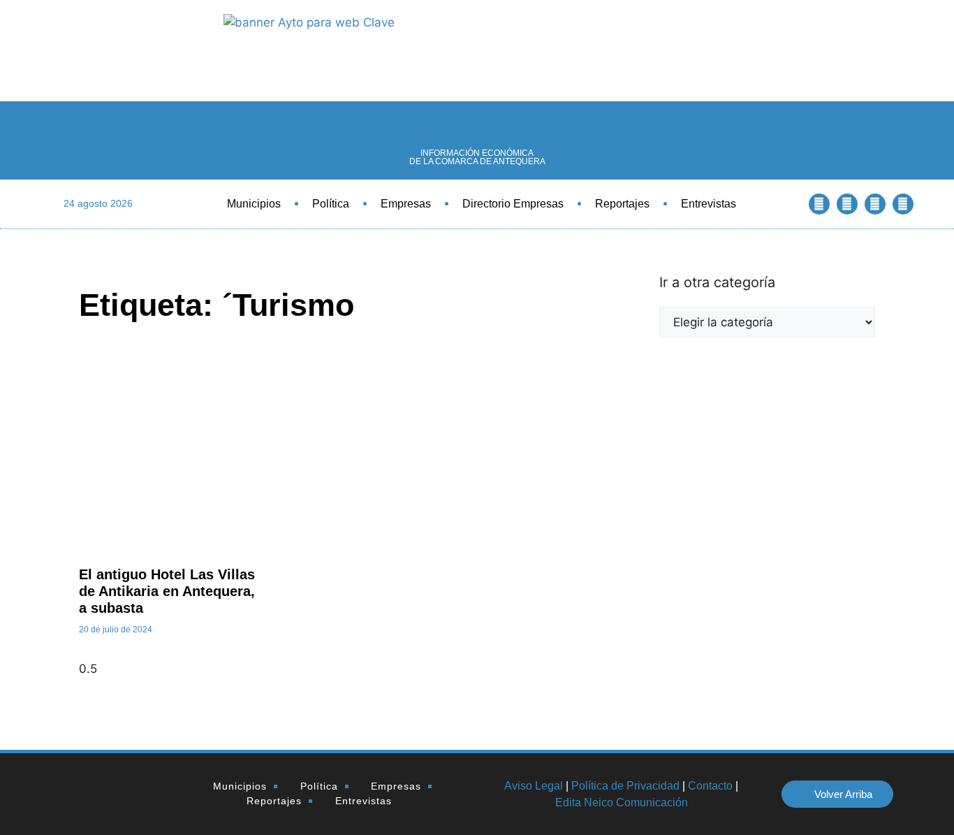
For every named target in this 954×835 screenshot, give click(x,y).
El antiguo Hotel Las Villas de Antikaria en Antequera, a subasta (167, 591)
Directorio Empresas (513, 204)
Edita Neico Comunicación (621, 802)
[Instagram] (903, 204)
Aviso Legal (533, 786)
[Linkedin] (875, 204)
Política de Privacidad (625, 786)
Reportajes (622, 204)
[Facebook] (819, 204)
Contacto (710, 786)
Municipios (254, 204)
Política (330, 204)
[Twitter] (847, 204)
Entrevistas (708, 204)
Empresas (406, 204)
